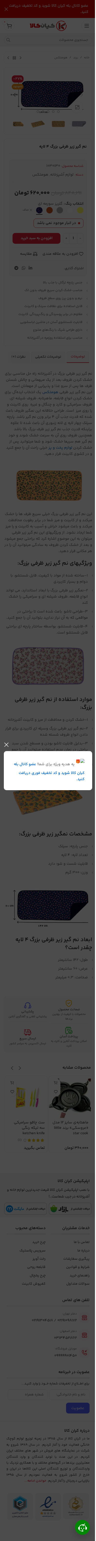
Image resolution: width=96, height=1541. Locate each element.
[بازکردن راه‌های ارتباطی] (82, 1527)
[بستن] (6, 744)
